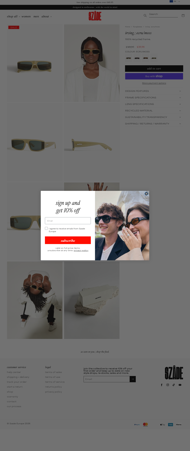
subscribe (68, 240)
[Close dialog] (146, 193)
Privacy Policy (81, 250)
